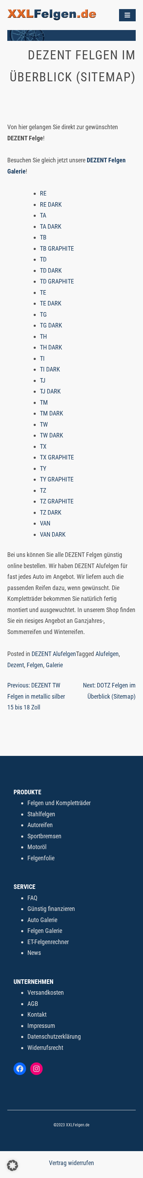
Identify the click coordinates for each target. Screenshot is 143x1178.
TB (43, 237)
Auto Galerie (42, 919)
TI (42, 358)
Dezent (15, 665)
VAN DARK (53, 534)
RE (43, 193)
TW (44, 424)
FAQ (32, 897)
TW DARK (51, 435)
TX (43, 446)
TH (43, 336)
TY (43, 468)
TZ (43, 490)
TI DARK (50, 369)
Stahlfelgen (41, 814)
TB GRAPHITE (57, 248)
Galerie (54, 665)
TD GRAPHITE (57, 281)
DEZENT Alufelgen (54, 653)
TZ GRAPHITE (57, 501)
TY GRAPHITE (57, 479)
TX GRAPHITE (57, 457)
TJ (42, 380)
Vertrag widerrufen (71, 1162)
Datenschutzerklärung (54, 1036)
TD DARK (51, 270)
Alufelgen (107, 653)
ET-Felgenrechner (48, 941)
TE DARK (50, 303)
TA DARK (50, 226)
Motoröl (37, 847)
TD (43, 259)
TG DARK (51, 325)
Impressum (41, 1025)
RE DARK (51, 204)
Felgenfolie (40, 858)
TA (43, 215)
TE (43, 292)
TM (44, 402)
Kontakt (37, 1014)
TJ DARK (50, 391)
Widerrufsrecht (45, 1047)
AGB (32, 1003)
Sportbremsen (44, 836)
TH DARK (51, 347)
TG (43, 314)
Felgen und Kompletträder (59, 803)
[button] (12, 1165)
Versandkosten (45, 992)
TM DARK (51, 413)
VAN (45, 523)
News (34, 952)
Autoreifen (40, 825)
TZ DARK (50, 512)
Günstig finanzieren (51, 908)
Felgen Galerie (44, 930)
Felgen (35, 665)
